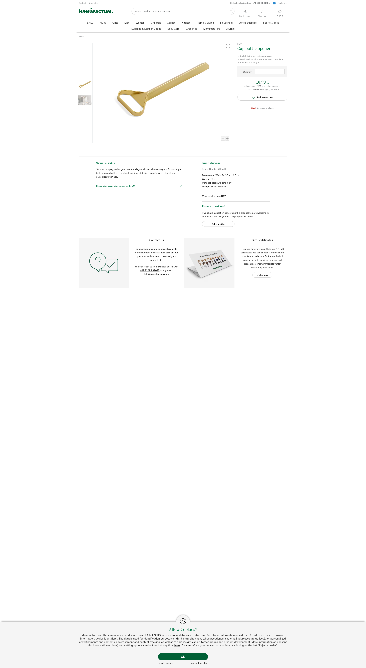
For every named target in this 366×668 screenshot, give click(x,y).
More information (199, 663)
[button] (228, 46)
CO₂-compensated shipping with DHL (262, 89)
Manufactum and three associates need (105, 635)
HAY (223, 196)
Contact (82, 3)
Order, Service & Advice (250, 3)
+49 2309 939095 (150, 270)
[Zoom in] (227, 139)
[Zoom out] (223, 139)
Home (81, 36)
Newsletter (93, 3)
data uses (185, 635)
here (177, 645)
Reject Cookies (165, 663)
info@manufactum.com (156, 274)
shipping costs (273, 86)
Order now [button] (262, 274)
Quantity (247, 71)
